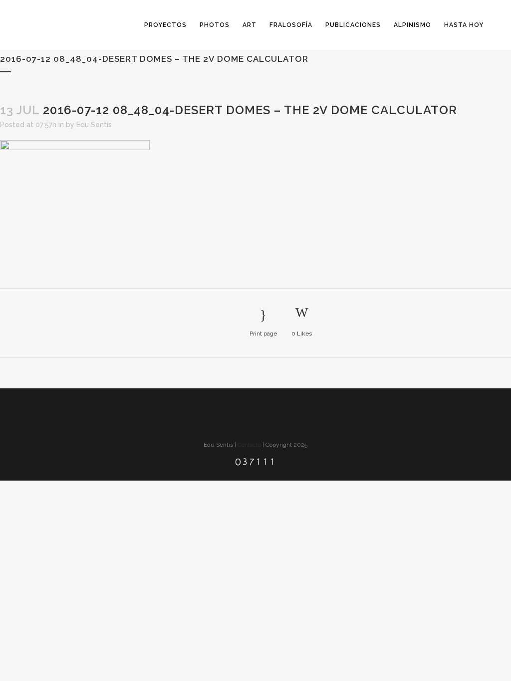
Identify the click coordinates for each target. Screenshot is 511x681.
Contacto (249, 444)
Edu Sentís (94, 125)
